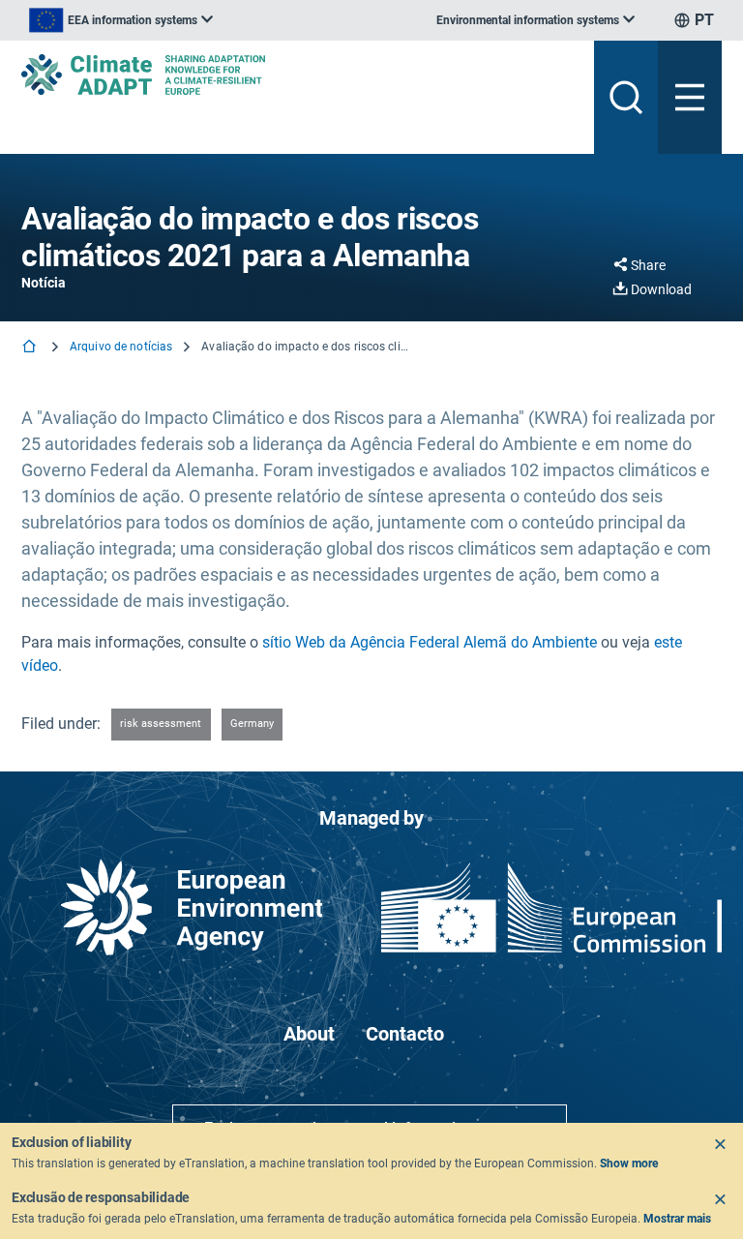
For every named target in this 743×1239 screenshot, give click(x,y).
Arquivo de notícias (121, 346)
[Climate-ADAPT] (300, 74)
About (309, 1033)
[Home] (31, 348)
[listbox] (121, 20)
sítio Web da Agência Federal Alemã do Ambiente (429, 642)
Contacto (405, 1033)
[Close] (719, 1144)
